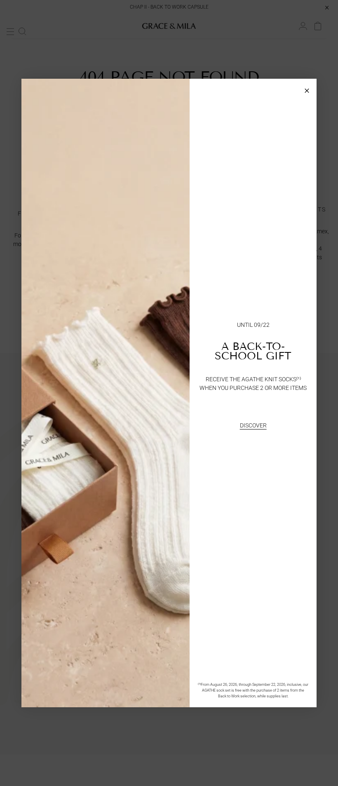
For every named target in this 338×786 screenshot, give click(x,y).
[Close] (306, 88)
